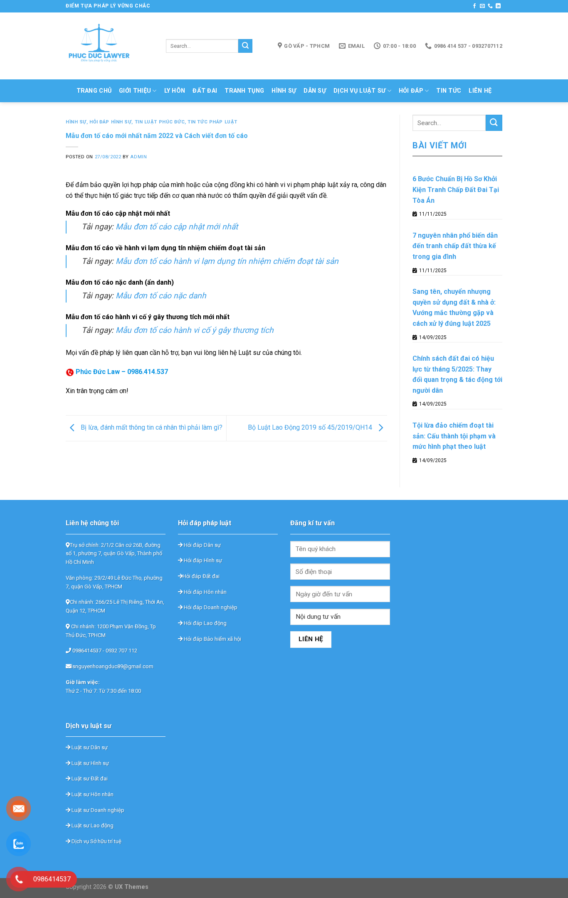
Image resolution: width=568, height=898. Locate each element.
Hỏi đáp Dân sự (202, 545)
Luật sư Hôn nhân (92, 794)
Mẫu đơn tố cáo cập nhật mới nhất (177, 226)
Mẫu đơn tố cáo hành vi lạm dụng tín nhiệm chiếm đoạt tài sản (227, 261)
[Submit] (245, 46)
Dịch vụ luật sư (359, 90)
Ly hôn (174, 90)
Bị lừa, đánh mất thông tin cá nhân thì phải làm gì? (150, 427)
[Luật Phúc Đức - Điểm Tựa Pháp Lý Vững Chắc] (109, 45)
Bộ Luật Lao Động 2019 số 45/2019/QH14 (311, 427)
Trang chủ (94, 90)
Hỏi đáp (411, 90)
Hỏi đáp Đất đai (201, 576)
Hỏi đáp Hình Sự (110, 122)
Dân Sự (315, 90)
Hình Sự (284, 90)
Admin (138, 157)
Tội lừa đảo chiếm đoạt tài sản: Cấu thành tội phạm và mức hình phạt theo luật (454, 435)
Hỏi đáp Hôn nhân (205, 592)
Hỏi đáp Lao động (205, 623)
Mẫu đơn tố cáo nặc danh (161, 295)
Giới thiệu (135, 90)
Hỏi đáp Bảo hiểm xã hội (212, 639)
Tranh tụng (244, 90)
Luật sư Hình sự (89, 763)
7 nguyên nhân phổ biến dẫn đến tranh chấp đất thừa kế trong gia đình (455, 246)
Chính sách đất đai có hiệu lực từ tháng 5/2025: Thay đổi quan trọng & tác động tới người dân (457, 374)
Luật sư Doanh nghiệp (97, 810)
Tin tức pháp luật (212, 122)
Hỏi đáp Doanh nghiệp (210, 607)
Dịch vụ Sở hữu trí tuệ (95, 841)
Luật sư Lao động (92, 825)
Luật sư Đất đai (89, 778)
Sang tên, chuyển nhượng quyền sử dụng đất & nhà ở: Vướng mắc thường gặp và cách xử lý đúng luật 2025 (454, 307)
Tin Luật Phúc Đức (160, 122)
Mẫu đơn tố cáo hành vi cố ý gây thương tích (195, 330)
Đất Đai (205, 90)
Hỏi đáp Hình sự (202, 560)
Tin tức (448, 90)
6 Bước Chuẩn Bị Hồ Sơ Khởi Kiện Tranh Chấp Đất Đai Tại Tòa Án (455, 189)
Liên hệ (480, 90)
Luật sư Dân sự (89, 747)
